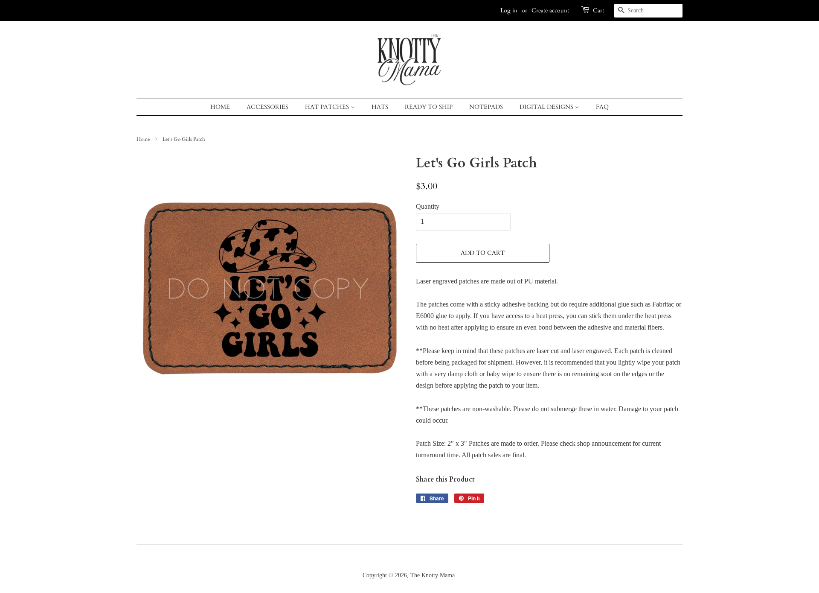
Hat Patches (328, 107)
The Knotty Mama (432, 575)
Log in (508, 10)
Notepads (486, 107)
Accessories (267, 107)
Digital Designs (547, 107)
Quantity (427, 206)
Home (220, 107)
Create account (550, 10)
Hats (380, 107)
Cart (598, 10)
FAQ (602, 107)
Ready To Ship (429, 107)
